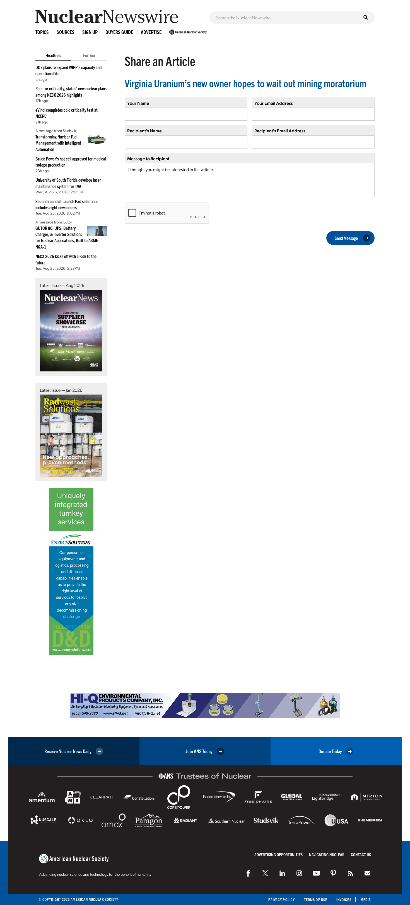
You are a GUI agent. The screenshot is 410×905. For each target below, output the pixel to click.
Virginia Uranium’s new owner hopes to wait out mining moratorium (245, 83)
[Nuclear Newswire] (350, 873)
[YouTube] (316, 873)
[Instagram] (299, 873)
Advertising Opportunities (278, 854)
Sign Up (90, 32)
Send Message (346, 238)
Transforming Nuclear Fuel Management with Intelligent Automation (58, 143)
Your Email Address (273, 103)
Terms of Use (315, 899)
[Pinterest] (333, 873)
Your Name (138, 103)
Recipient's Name (144, 130)
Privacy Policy (281, 899)
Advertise (151, 32)
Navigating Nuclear (326, 854)
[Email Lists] (367, 873)
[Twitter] (265, 873)
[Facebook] (248, 873)
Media (366, 899)
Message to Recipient (148, 158)
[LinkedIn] (282, 873)
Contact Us (361, 854)
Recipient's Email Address (279, 130)
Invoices (343, 899)
